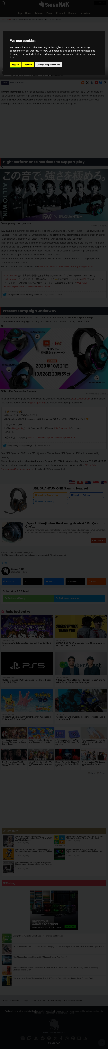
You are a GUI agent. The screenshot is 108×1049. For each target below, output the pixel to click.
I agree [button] (15, 64)
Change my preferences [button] (48, 64)
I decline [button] (28, 64)
